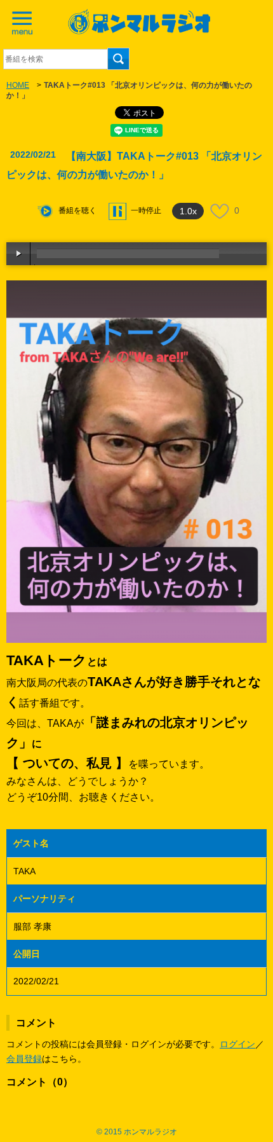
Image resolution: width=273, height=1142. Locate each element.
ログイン (237, 1044)
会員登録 (24, 1059)
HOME (17, 85)
